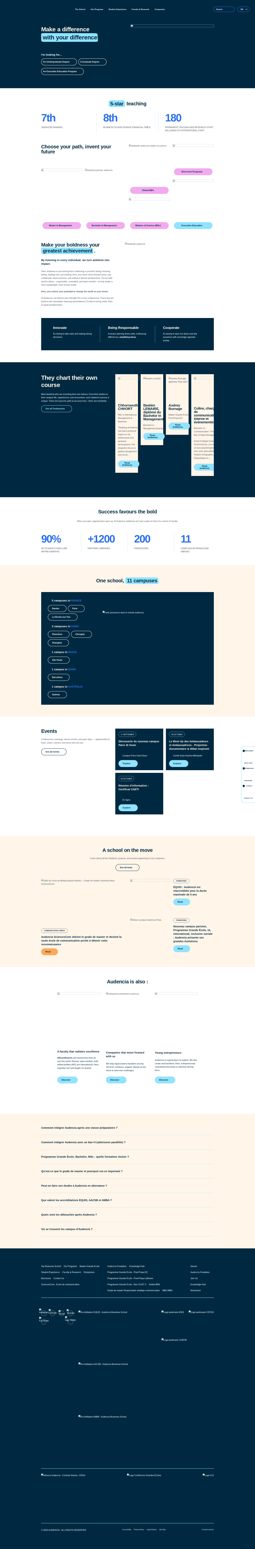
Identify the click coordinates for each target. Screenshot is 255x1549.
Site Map (162, 1530)
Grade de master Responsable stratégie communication (133, 1290)
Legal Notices (152, 1530)
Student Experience (50, 1272)
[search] (224, 9)
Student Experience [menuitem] (117, 9)
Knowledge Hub (136, 1266)
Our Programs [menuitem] (97, 9)
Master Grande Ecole (89, 1266)
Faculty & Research (71, 1272)
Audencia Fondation (117, 1266)
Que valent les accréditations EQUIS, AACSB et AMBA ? (76, 1200)
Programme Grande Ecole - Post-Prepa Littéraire (130, 1278)
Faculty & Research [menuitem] (140, 9)
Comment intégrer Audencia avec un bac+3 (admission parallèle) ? (83, 1142)
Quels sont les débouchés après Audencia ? (69, 1214)
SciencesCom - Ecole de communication (60, 1284)
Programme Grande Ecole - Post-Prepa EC (127, 1272)
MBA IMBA (167, 1290)
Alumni (193, 1266)
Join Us (194, 1278)
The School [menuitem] (80, 9)
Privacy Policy (139, 1530)
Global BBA (154, 1284)
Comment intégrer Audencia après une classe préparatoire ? (79, 1127)
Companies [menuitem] (160, 9)
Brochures (46, 1278)
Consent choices (208, 1530)
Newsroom (195, 1290)
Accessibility (126, 1530)
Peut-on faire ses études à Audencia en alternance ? (74, 1185)
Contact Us (59, 1278)
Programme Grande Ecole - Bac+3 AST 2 (126, 1284)
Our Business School (51, 1266)
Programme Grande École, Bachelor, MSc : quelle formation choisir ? (85, 1156)
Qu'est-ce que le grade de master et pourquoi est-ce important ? (82, 1171)
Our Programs (70, 1266)
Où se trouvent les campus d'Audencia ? (67, 1229)
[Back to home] (15, 9)
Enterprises (89, 1272)
